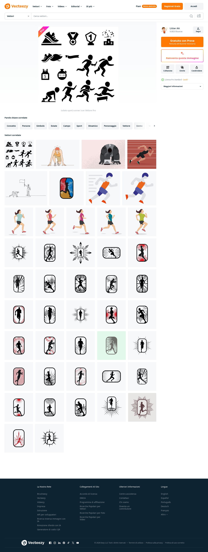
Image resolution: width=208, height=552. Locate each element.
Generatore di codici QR (48, 529)
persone (26, 125)
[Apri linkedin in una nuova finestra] (59, 543)
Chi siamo (124, 502)
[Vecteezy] (16, 6)
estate (54, 125)
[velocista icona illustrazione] (103, 188)
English (164, 493)
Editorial (75, 6)
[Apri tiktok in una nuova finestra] (68, 543)
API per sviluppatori (46, 514)
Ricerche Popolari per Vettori (90, 507)
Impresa (41, 506)
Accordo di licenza (88, 493)
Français (165, 510)
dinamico (93, 125)
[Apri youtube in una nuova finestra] (77, 543)
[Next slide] (152, 125)
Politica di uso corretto (174, 542)
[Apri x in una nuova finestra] (73, 543)
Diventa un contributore (125, 507)
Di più (89, 6)
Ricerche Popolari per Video (90, 518)
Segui (198, 31)
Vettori (36, 6)
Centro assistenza (127, 493)
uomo (139, 125)
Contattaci (124, 498)
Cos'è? (185, 79)
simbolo (40, 125)
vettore (126, 125)
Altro (163, 514)
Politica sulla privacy (154, 542)
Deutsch (165, 506)
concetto (11, 125)
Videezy (40, 502)
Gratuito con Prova (182, 42)
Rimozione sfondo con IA (49, 525)
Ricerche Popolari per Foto (92, 513)
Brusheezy (42, 493)
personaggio (110, 125)
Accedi (194, 6)
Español (165, 498)
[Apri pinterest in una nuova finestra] (64, 543)
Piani (138, 6)
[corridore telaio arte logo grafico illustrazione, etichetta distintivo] (66, 188)
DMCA (83, 498)
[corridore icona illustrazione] (139, 188)
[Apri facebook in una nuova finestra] (50, 543)
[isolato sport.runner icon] (19, 154)
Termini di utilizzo (136, 542)
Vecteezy (41, 498)
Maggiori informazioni (173, 86)
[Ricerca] (191, 16)
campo (66, 125)
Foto (48, 6)
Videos (61, 6)
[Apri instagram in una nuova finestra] (55, 543)
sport (79, 125)
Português (166, 502)
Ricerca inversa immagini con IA (51, 520)
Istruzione (42, 510)
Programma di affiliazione (92, 502)
